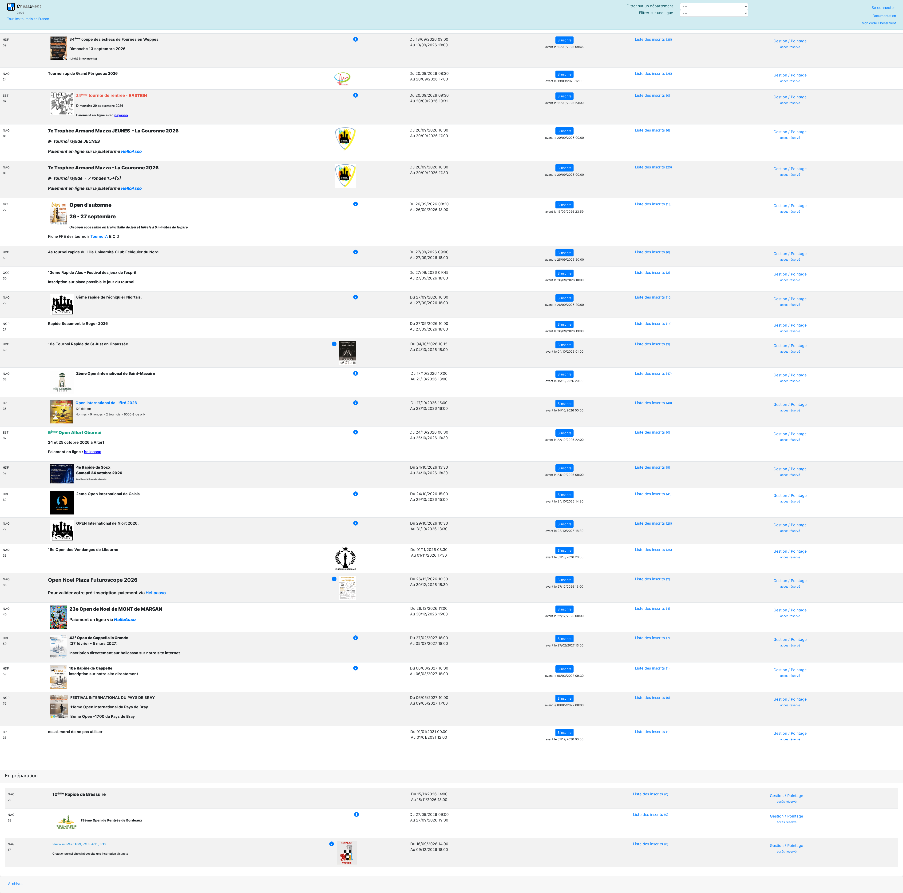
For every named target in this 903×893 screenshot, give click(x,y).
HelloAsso (131, 151)
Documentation (884, 16)
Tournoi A (99, 237)
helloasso (92, 452)
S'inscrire (564, 40)
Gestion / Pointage (790, 44)
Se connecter (883, 7)
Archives (15, 883)
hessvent (29, 6)
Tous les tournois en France (28, 19)
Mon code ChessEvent (879, 23)
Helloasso (156, 592)
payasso (121, 115)
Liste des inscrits (653, 39)
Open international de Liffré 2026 (106, 402)
